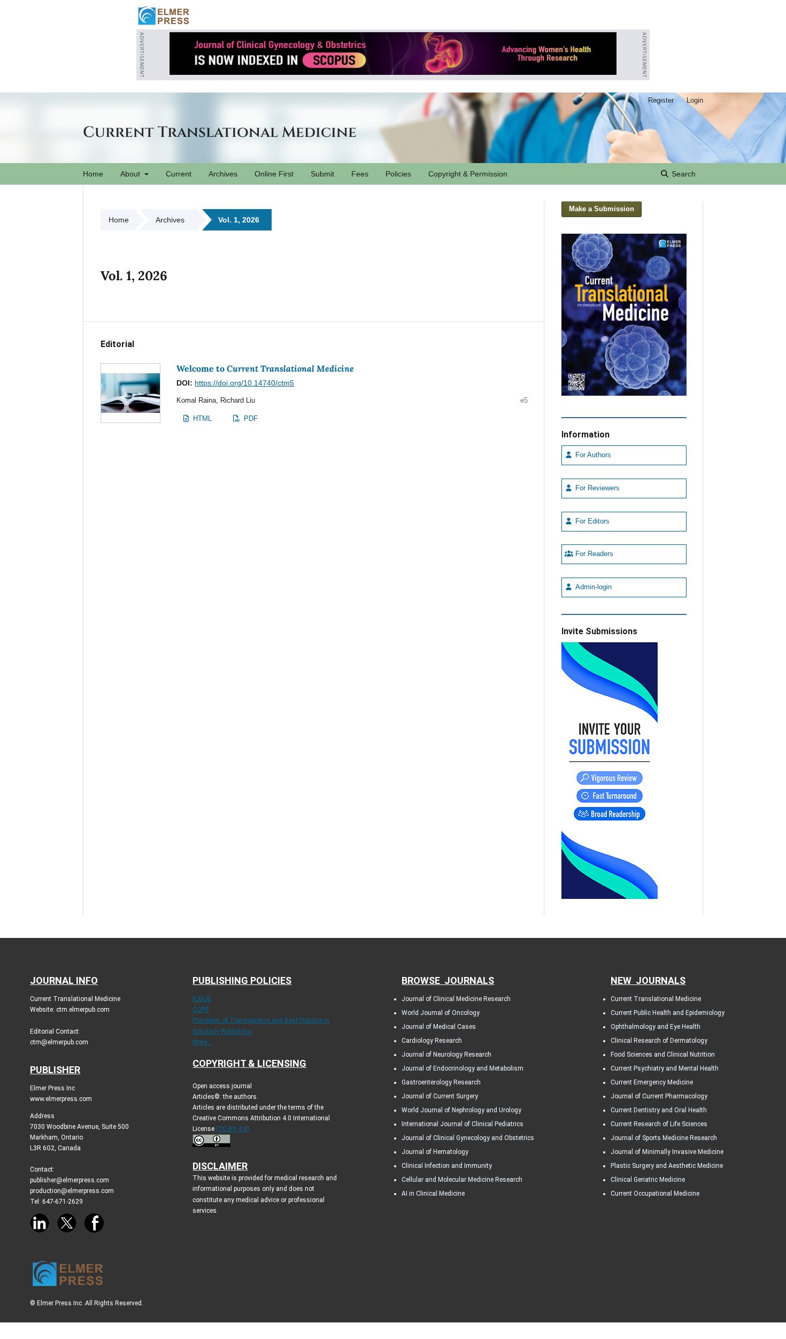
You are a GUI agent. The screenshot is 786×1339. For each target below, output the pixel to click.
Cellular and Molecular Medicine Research (462, 1179)
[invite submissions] (609, 768)
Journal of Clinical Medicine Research (456, 999)
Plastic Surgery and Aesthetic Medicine (667, 1165)
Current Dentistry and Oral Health (659, 1110)
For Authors (592, 455)
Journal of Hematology (435, 1152)
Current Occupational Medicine (655, 1193)
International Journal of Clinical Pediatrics (462, 1124)
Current (178, 174)
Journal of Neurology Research (446, 1054)
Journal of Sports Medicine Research (664, 1138)
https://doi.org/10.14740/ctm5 (244, 383)
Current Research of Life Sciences (659, 1124)
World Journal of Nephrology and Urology (461, 1110)
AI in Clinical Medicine (433, 1193)
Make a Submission (601, 209)
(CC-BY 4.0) (232, 1129)
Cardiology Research (432, 1040)
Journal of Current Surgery (440, 1096)
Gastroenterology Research (441, 1082)
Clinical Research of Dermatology (659, 1040)
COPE (200, 1009)
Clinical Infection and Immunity (447, 1165)
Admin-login (592, 587)
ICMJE (201, 999)
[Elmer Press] (163, 24)
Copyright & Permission (467, 174)
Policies (398, 174)
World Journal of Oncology (441, 1013)
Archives (223, 174)
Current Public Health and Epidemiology (668, 1013)
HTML (201, 418)
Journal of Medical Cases (439, 1026)
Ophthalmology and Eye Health (655, 1026)
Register (661, 100)
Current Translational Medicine (220, 132)
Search (682, 174)
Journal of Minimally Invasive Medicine (667, 1152)
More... (202, 1042)
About (131, 174)
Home (93, 174)
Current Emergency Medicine (652, 1082)
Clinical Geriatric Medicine (648, 1179)
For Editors (591, 521)
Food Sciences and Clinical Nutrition (663, 1054)
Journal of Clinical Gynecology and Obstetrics (468, 1138)
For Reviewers (596, 488)
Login (695, 100)
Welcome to (265, 368)
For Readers (593, 554)
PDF (250, 418)
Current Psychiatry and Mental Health (665, 1068)
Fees (359, 174)
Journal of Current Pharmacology (659, 1096)
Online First (274, 174)
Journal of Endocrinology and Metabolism (462, 1068)
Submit (322, 174)
